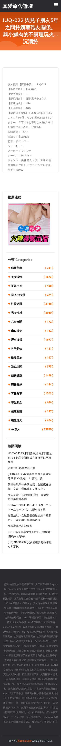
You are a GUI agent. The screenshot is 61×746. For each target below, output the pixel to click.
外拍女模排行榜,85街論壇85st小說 (26, 698)
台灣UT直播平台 (30, 646)
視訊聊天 (32, 420)
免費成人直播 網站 (42, 721)
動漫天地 (32, 357)
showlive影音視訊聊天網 (34, 593)
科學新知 (32, 348)
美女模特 (32, 276)
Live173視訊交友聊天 (21, 641)
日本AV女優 (32, 294)
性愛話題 (32, 303)
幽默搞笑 (32, 330)
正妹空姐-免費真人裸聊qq (30, 650)
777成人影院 (41, 641)
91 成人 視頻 (17, 717)
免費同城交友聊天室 (32, 707)
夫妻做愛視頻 (42, 665)
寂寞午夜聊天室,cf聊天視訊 (37, 627)
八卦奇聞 (32, 321)
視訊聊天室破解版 (36, 660)
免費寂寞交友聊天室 (20, 525)
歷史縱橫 (32, 339)
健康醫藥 (32, 411)
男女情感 (32, 312)
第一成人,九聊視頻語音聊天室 (28, 684)
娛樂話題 (32, 375)
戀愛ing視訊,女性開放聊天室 (19, 584)
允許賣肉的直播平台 (22, 665)
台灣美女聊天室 (13, 617)
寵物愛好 (32, 384)
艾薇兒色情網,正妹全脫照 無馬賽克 (38, 612)
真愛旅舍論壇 (24, 741)
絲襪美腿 (32, 267)
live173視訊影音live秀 (33, 631)
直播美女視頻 (29, 679)
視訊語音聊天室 (30, 674)
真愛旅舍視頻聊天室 (15, 660)
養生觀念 (32, 402)
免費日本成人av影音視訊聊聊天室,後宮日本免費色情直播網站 (30, 653)
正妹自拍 (32, 285)
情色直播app (49, 617)
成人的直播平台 (35, 712)
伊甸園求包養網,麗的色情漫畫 (28, 608)
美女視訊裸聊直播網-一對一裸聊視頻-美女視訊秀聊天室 (30, 700)
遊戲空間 (32, 366)
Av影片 (32, 429)
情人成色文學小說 (16, 622)
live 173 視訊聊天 (32, 617)
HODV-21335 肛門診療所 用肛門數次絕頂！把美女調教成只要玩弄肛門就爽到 (30, 458)
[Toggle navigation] (56, 4)
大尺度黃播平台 (34, 717)
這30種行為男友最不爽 (21, 468)
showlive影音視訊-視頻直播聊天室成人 (30, 719)
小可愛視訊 (13, 593)
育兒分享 (32, 393)
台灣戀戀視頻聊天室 (24, 636)
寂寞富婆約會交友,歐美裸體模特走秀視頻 (35, 598)
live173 (15, 707)
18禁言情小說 (15, 693)
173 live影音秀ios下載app (18, 603)
